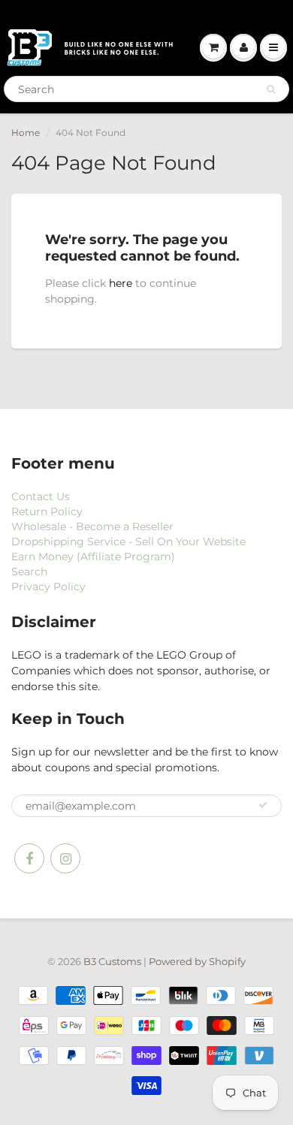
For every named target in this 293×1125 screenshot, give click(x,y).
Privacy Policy (48, 586)
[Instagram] (65, 858)
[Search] (271, 89)
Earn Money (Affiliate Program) (93, 556)
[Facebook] (29, 858)
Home (25, 132)
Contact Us (40, 496)
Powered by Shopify (197, 961)
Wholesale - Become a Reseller (92, 526)
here (120, 283)
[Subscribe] (263, 805)
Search (29, 571)
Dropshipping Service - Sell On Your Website (128, 541)
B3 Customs (112, 961)
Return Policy (47, 511)
